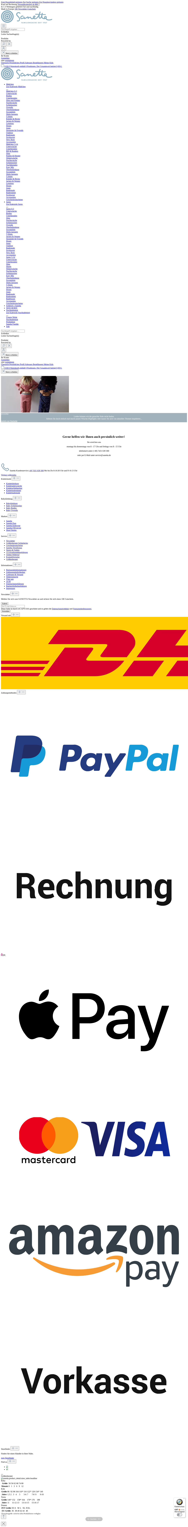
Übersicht (5, 63)
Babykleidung (12, 503)
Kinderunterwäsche (14, 486)
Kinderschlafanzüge (14, 488)
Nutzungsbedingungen (82, 609)
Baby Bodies (11, 508)
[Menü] (3, 26)
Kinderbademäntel (13, 490)
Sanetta (9, 521)
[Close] (2, 1474)
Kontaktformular (13, 557)
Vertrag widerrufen (8, 475)
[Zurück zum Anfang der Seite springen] (3, 1517)
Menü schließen (11, 53)
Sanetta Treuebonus (14, 548)
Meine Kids (48, 63)
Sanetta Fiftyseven (13, 528)
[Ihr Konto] (3, 48)
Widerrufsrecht (12, 577)
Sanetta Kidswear (13, 526)
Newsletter (10, 541)
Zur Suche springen (31, 2)
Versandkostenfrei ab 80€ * (29, 4)
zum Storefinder (7, 1458)
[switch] (179, 1514)
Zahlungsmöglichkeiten (15, 572)
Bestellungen (38, 63)
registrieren (9, 60)
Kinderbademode (13, 493)
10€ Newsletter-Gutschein (25, 9)
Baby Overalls (12, 510)
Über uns (10, 579)
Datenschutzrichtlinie (60, 609)
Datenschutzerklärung (15, 584)
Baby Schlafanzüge (14, 506)
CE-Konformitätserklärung (17, 552)
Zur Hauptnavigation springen (51, 2)
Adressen (29, 63)
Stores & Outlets (12, 550)
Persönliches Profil (17, 63)
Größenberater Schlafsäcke (17, 543)
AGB (8, 581)
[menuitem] (7, 1467)
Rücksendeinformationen (16, 570)
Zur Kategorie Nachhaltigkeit (18, 313)
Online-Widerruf (12, 555)
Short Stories (11, 530)
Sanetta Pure (11, 523)
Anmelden (5, 58)
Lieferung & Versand (14, 574)
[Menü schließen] (7, 89)
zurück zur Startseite (9, 421)
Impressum (10, 588)
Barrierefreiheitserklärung (16, 586)
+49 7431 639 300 (36, 471)
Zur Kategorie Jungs (14, 204)
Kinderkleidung (12, 483)
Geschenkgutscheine (14, 545)
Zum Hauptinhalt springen (12, 2)
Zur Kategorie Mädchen (16, 86)
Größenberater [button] (12, 559)
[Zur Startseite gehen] (26, 23)
